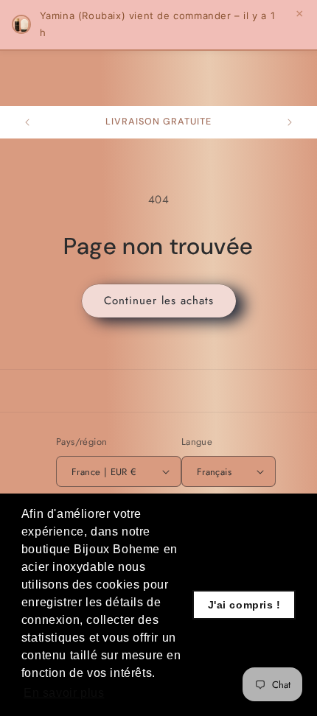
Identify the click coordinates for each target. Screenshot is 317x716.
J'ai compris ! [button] (244, 605)
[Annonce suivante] (290, 122)
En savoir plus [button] (64, 693)
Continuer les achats (159, 300)
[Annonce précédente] (27, 122)
